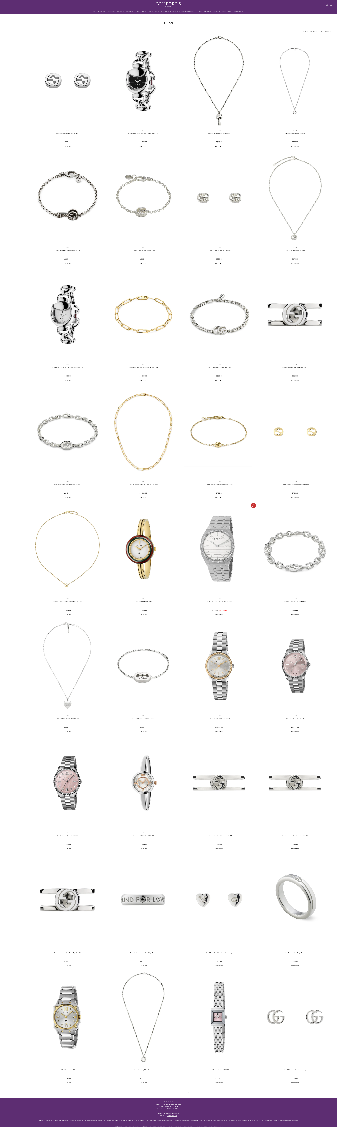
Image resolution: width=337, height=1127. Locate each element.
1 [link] (174, 1093)
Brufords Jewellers (122, 1126)
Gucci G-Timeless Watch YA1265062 (67, 835)
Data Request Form (134, 1126)
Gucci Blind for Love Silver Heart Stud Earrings (219, 952)
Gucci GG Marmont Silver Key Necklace (219, 133)
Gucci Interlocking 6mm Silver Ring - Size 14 (219, 835)
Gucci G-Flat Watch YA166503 (67, 1069)
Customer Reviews (219, 1126)
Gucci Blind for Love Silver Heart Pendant (67, 718)
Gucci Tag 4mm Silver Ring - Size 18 (295, 952)
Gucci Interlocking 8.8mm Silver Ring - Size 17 (295, 367)
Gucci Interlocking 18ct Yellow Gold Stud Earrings (295, 484)
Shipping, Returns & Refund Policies (193, 1126)
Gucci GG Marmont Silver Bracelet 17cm (143, 250)
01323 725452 (172, 1116)
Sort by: (305, 31)
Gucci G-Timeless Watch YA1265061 (295, 718)
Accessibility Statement (159, 1126)
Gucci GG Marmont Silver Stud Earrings (219, 250)
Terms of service (208, 1126)
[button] (324, 5)
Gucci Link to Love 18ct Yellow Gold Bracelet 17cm (143, 367)
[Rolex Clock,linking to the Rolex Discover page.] (11, 4)
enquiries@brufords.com (171, 1113)
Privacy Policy (170, 1126)
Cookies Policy (179, 1126)
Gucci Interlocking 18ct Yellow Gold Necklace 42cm (67, 601)
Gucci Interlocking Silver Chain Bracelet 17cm (67, 484)
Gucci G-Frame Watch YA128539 (219, 1069)
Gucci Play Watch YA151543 (143, 601)
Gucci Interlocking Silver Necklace (295, 133)
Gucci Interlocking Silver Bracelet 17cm (295, 601)
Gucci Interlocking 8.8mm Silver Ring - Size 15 (67, 952)
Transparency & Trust (146, 1126)
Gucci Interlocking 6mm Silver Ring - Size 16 (295, 835)
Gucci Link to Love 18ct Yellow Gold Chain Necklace (143, 484)
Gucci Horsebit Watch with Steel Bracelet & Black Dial (143, 133)
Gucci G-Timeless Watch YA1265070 (219, 718)
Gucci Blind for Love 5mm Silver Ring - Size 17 (143, 952)
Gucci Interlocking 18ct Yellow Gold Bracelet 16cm (219, 484)
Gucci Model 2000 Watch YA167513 (143, 835)
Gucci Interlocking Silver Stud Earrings (67, 133)
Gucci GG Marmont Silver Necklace (295, 250)
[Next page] (188, 1093)
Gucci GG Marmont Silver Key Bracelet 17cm (67, 250)
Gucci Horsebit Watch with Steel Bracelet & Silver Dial (67, 367)
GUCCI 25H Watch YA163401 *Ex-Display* (219, 601)
